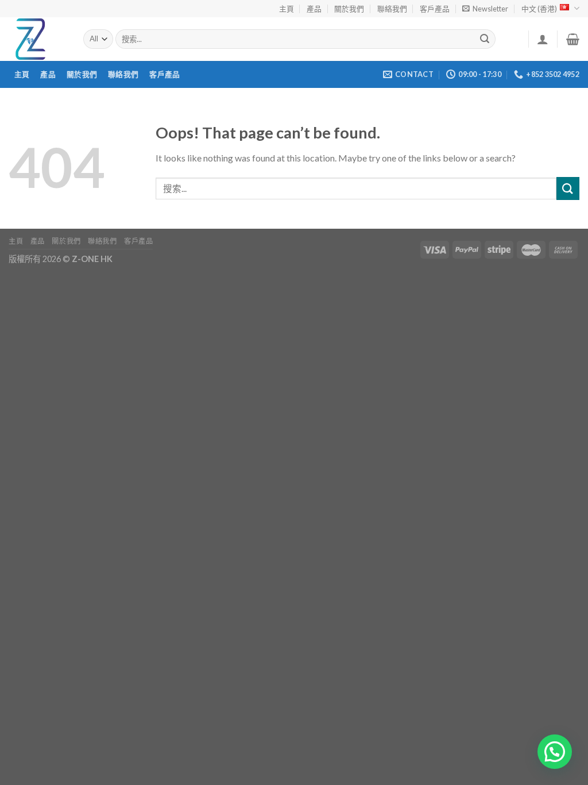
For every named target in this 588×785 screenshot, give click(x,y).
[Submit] (485, 39)
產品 (314, 8)
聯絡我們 (392, 8)
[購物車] (572, 39)
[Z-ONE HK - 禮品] (37, 39)
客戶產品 (435, 8)
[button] (554, 751)
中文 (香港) (539, 8)
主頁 (286, 8)
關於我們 (349, 8)
